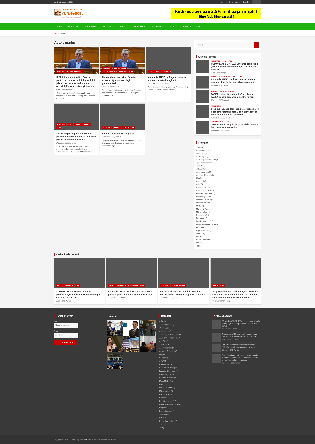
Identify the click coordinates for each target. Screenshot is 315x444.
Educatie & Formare (204, 193)
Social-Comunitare (203, 240)
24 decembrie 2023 (155, 84)
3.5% (198, 26)
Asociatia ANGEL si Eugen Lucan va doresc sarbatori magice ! (167, 79)
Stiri (172, 26)
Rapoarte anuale (202, 230)
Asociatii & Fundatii (219, 61)
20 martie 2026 (217, 100)
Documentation (234, 2)
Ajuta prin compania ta (205, 163)
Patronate (200, 218)
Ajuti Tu (199, 166)
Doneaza (186, 26)
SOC (198, 237)
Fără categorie (119, 68)
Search (256, 45)
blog (198, 178)
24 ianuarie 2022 (62, 143)
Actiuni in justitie (202, 150)
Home (59, 26)
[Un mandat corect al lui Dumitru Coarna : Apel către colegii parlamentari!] (122, 60)
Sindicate (123, 71)
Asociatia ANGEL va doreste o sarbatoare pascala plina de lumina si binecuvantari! (233, 81)
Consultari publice (75, 71)
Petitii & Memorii (110, 71)
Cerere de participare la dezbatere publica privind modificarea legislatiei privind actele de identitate (76, 136)
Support (224, 2)
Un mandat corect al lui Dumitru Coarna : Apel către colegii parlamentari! (119, 80)
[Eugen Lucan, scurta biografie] (122, 117)
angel (224, 73)
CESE (198, 184)
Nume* (57, 321)
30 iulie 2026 (216, 73)
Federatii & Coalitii (203, 200)
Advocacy (108, 26)
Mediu (198, 206)
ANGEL (69, 124)
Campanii (200, 181)
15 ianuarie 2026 (217, 118)
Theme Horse (85, 439)
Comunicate (154, 71)
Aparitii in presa (202, 172)
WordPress (114, 439)
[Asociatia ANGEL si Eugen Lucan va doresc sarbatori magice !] (168, 60)
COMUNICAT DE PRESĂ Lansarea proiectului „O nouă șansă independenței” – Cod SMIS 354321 (235, 66)
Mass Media (139, 26)
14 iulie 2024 (61, 90)
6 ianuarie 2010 (108, 137)
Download (247, 2)
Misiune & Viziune (203, 209)
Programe (90, 26)
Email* (56, 331)
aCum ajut (157, 26)
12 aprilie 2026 (216, 85)
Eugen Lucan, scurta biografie (118, 133)
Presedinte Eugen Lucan (124, 128)
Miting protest (201, 212)
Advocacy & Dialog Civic (206, 160)
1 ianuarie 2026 (217, 131)
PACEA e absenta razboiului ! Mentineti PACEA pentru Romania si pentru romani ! (233, 95)
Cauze (123, 26)
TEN (198, 246)
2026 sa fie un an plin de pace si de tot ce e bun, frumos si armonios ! (234, 126)
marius (70, 90)
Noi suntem (72, 26)
